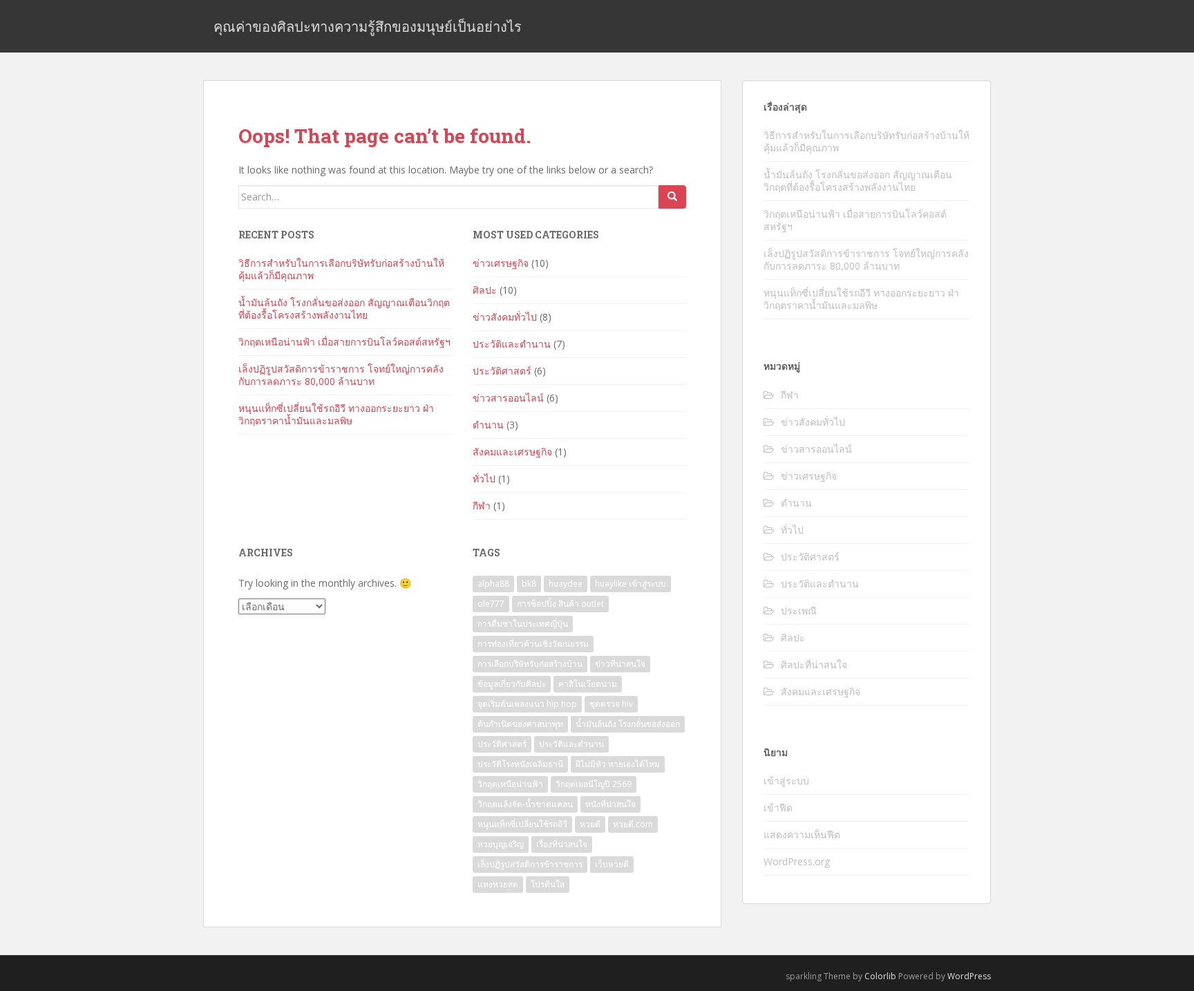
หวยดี (590, 824)
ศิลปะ (485, 289)
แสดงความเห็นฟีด (802, 834)
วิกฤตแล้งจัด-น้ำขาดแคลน (525, 804)
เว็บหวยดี (612, 864)
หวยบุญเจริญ (500, 844)
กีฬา (482, 505)
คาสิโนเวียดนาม (587, 684)
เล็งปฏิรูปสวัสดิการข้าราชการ (529, 864)
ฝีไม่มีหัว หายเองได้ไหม (618, 764)
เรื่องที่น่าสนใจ (561, 844)
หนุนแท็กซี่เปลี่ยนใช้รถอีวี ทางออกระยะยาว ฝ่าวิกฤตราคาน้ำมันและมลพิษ (336, 414)
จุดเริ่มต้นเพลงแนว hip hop (527, 704)
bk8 (529, 583)
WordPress (969, 976)
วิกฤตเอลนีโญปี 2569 (594, 784)
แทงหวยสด (497, 884)
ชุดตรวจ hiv (611, 704)
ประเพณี (799, 610)
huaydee (565, 583)
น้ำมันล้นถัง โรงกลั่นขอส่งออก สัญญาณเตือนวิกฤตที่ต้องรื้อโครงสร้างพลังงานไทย (344, 308)
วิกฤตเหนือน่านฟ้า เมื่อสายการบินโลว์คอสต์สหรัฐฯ (344, 341)
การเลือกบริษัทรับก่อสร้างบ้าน (529, 664)
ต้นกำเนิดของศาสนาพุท (520, 724)
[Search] (672, 197)
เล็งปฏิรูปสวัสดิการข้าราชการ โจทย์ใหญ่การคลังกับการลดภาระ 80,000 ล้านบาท (341, 375)
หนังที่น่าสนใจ (610, 804)
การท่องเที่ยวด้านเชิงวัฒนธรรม (533, 644)
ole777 (490, 604)
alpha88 (493, 583)
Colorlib (880, 976)
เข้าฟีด (778, 807)
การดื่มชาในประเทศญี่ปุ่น (522, 624)
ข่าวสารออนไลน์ (508, 397)
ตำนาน (488, 424)
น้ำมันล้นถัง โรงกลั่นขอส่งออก (628, 724)
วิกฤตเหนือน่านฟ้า (510, 784)
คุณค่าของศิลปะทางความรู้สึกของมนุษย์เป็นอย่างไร (368, 26)
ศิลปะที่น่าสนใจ (814, 664)
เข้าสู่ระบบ (786, 780)
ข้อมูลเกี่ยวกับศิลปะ (511, 684)
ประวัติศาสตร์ (502, 370)
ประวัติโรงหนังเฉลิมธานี (520, 764)
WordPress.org (797, 861)
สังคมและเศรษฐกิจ (512, 451)
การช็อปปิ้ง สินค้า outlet (560, 604)
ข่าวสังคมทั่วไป (505, 316)
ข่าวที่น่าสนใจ (620, 664)
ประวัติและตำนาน (512, 343)
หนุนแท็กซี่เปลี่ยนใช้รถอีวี (522, 824)
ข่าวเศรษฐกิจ (501, 263)
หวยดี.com (633, 824)
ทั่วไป (484, 478)
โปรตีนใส (548, 884)
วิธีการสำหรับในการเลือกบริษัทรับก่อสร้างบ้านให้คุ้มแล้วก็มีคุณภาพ (341, 269)
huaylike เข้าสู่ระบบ (630, 583)
